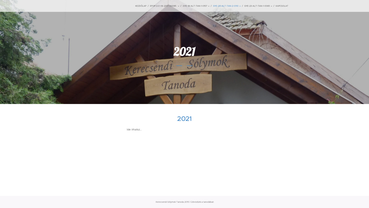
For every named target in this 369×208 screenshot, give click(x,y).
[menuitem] (142, 6)
